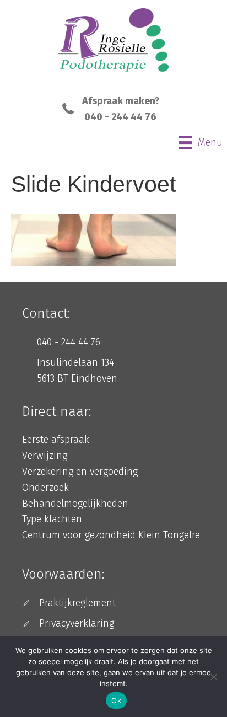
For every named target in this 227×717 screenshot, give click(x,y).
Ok (116, 700)
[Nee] (213, 676)
